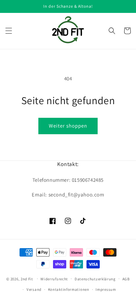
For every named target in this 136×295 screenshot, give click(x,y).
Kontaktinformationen (68, 289)
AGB (126, 278)
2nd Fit (27, 278)
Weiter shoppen (68, 125)
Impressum (106, 289)
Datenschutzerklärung (95, 278)
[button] (8, 30)
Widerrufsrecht (54, 278)
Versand (34, 289)
